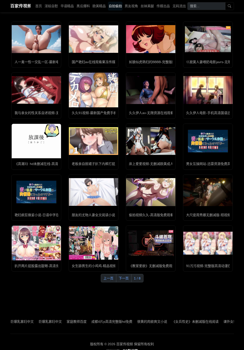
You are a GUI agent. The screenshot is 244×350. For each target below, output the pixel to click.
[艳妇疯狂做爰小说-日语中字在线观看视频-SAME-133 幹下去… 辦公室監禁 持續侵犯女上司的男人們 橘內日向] (36, 192)
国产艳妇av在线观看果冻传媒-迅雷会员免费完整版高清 (112, 62)
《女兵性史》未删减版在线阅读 (185, 321)
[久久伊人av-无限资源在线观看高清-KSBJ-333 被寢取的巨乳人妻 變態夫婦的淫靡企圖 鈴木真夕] (150, 90)
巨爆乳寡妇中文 (12, 321)
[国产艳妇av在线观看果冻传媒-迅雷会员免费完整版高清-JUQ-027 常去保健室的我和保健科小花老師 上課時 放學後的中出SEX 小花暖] (93, 39)
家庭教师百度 (67, 321)
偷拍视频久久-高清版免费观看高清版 (156, 215)
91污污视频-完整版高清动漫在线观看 (213, 266)
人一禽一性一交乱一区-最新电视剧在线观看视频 (50, 62)
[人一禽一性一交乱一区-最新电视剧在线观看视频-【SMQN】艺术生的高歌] (36, 39)
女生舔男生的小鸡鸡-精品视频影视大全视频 (104, 266)
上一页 (108, 278)
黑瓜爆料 (83, 6)
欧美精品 (99, 6)
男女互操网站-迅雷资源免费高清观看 (213, 164)
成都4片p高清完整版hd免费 (102, 321)
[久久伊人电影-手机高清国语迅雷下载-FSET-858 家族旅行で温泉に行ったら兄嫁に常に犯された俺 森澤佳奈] (208, 90)
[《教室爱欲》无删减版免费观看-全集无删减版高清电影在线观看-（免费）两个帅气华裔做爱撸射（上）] (150, 243)
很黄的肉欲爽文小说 (142, 321)
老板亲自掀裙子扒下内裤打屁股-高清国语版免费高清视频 (114, 164)
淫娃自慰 (51, 6)
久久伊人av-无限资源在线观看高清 (154, 113)
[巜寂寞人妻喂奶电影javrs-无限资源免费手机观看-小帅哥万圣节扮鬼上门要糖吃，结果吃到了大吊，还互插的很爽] (208, 39)
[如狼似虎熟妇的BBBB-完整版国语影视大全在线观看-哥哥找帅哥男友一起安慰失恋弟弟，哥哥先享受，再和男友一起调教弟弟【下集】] (150, 39)
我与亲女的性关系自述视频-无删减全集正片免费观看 (53, 113)
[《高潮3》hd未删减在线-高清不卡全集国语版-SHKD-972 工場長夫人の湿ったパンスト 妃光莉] (36, 141)
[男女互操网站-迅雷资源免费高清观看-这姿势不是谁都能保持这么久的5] (208, 141)
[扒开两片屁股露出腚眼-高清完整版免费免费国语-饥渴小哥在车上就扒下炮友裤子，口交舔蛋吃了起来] (36, 243)
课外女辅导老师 (225, 321)
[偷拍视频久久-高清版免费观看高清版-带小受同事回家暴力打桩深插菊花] (150, 192)
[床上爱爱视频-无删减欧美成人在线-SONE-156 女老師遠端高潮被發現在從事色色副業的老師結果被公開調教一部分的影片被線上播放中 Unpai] (150, 141)
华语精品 (67, 6)
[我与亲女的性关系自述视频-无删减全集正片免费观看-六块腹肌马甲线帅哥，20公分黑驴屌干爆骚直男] (36, 90)
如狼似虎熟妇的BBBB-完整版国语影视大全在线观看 (167, 62)
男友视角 (131, 6)
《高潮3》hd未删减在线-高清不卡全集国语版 (48, 164)
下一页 (124, 278)
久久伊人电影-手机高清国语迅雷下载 (213, 113)
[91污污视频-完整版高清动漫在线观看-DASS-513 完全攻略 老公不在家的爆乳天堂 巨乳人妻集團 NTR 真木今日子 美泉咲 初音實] (208, 243)
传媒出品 (163, 6)
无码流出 (179, 6)
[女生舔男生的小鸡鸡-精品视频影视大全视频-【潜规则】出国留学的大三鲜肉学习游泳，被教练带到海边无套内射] (93, 243)
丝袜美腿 (147, 6)
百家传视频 (20, 6)
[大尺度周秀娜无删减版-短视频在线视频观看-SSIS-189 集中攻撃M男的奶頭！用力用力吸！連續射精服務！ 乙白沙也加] (208, 192)
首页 (38, 6)
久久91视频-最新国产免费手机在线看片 (101, 113)
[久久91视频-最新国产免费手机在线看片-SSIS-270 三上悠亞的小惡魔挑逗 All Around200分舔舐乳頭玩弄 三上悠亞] (93, 90)
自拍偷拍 (115, 6)
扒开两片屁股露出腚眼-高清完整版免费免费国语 (50, 266)
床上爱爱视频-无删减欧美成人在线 (154, 164)
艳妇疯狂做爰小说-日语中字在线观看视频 (45, 215)
